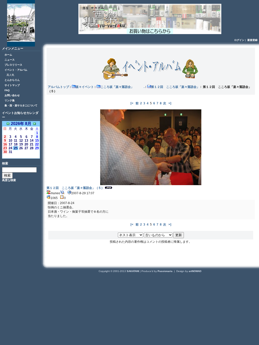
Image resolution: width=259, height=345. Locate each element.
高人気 (10, 74)
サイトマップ (12, 85)
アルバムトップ (58, 87)
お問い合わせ (12, 95)
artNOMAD (195, 271)
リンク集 (10, 100)
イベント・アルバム (16, 69)
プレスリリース (13, 64)
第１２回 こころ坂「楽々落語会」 (175, 87)
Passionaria (165, 271)
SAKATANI (133, 271)
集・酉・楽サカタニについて (21, 105)
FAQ (7, 90)
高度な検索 (9, 180)
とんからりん (12, 80)
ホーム (8, 54)
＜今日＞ (21, 156)
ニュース (10, 59)
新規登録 (252, 40)
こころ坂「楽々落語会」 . (122, 87)
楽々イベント (85, 87)
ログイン (239, 40)
